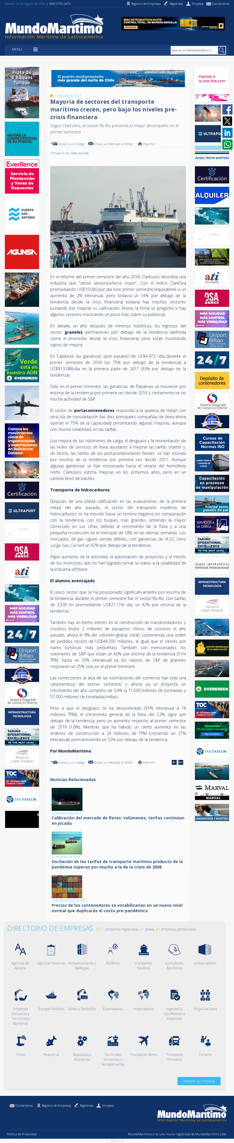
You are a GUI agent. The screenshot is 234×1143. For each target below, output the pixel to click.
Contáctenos (24, 1105)
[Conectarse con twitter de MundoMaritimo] (227, 121)
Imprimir (149, 144)
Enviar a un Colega (71, 144)
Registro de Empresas (56, 1105)
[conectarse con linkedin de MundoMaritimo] (227, 133)
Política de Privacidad (22, 1134)
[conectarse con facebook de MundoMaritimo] (227, 109)
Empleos (108, 1105)
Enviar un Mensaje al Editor (113, 144)
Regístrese (86, 1105)
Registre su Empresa (199, 1081)
